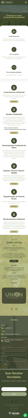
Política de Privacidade (14, 408)
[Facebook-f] (12, 309)
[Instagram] (16, 309)
